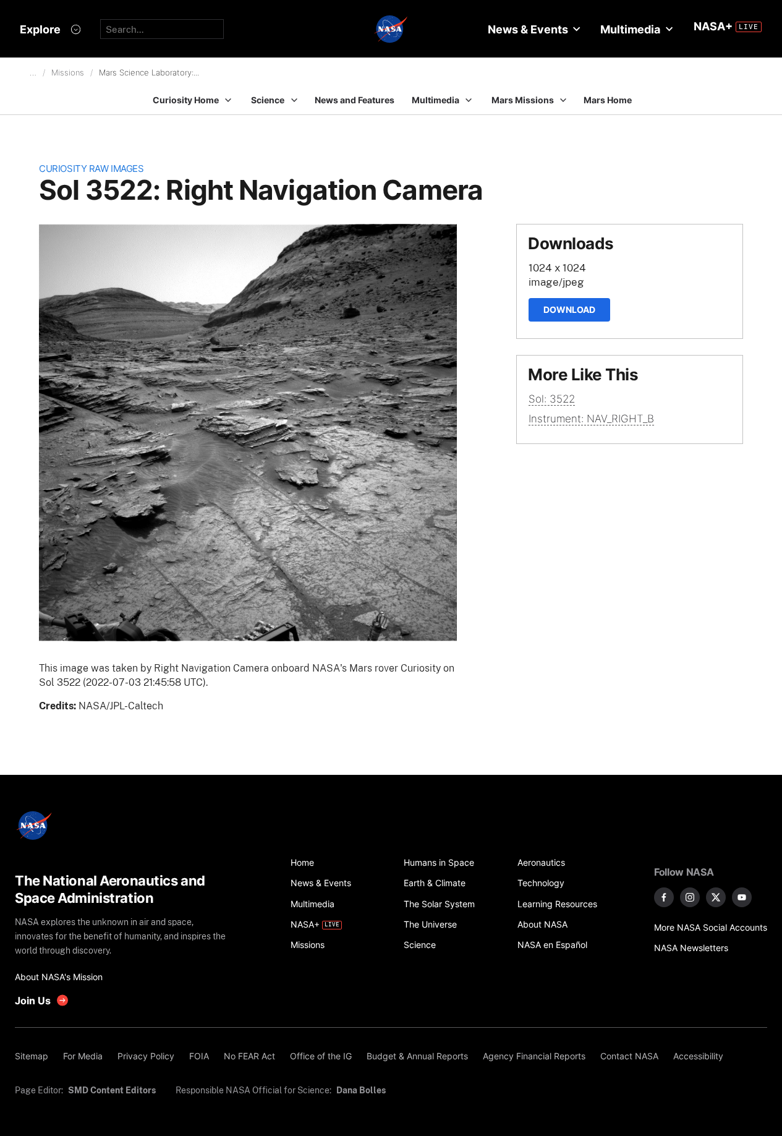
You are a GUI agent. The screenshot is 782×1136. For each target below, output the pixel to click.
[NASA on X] (716, 897)
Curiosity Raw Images (91, 168)
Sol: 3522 (552, 399)
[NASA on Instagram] (690, 897)
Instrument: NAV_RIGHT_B (591, 418)
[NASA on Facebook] (664, 897)
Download (569, 309)
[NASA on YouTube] (742, 897)
